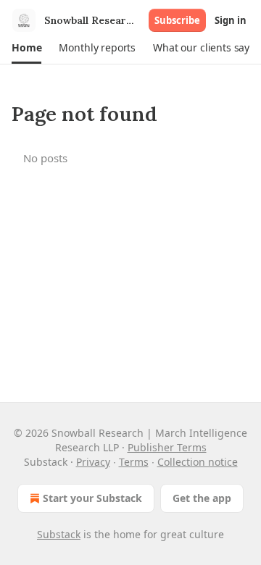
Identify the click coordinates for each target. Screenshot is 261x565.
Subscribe (177, 20)
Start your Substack (92, 498)
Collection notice (197, 462)
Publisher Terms (167, 447)
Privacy (93, 462)
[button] (26, 48)
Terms (134, 462)
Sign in (230, 20)
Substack (58, 534)
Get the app (202, 498)
